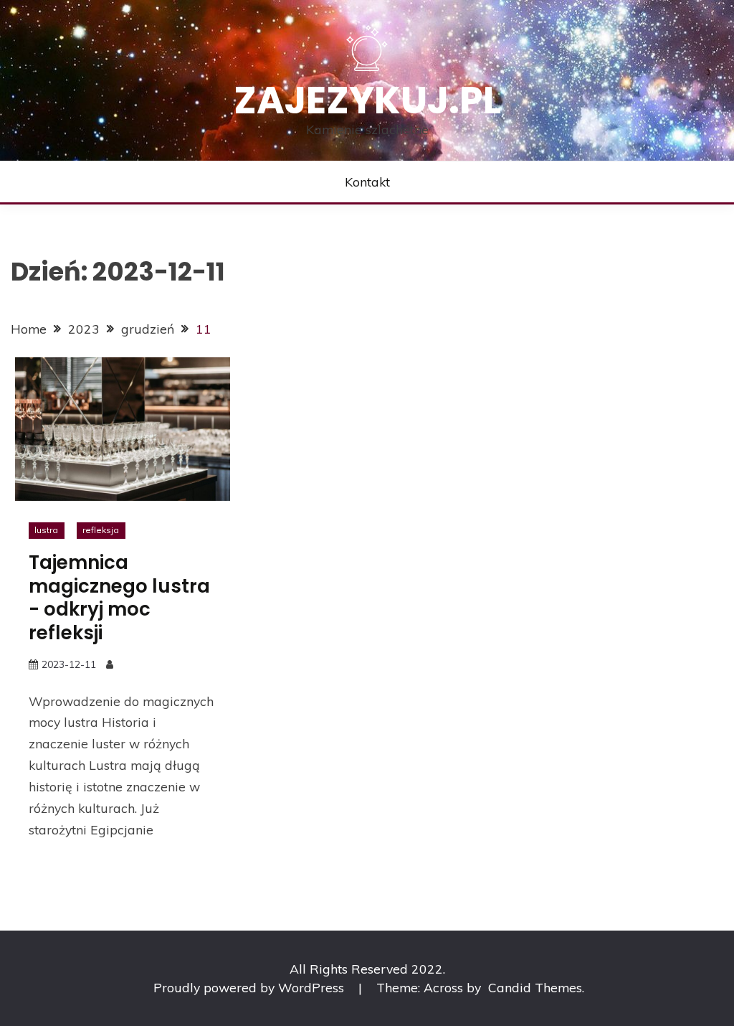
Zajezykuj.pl (367, 100)
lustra (46, 529)
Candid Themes (535, 987)
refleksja (100, 529)
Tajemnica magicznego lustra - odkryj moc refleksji (119, 598)
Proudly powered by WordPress (250, 987)
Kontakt (367, 181)
